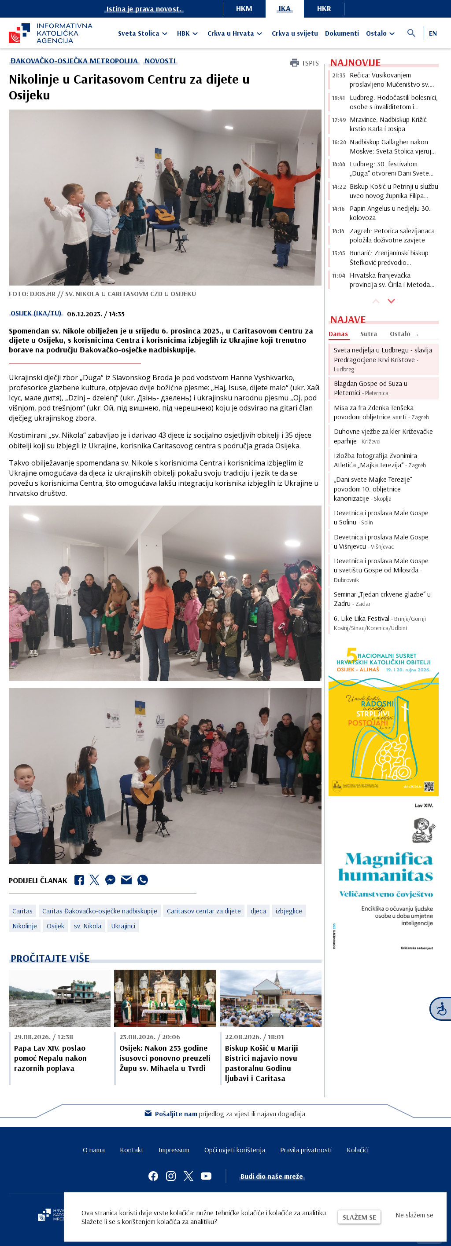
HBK (183, 33)
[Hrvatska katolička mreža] (57, 1216)
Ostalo (376, 33)
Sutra (368, 333)
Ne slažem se (414, 1214)
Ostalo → (404, 333)
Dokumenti (342, 33)
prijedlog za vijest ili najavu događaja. (231, 1113)
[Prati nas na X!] (188, 1176)
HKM (244, 8)
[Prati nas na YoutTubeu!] (206, 1176)
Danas (338, 333)
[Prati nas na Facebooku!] (153, 1176)
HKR (324, 8)
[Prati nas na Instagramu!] (171, 1176)
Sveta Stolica (138, 33)
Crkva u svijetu (295, 33)
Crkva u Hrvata (230, 33)
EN (433, 33)
